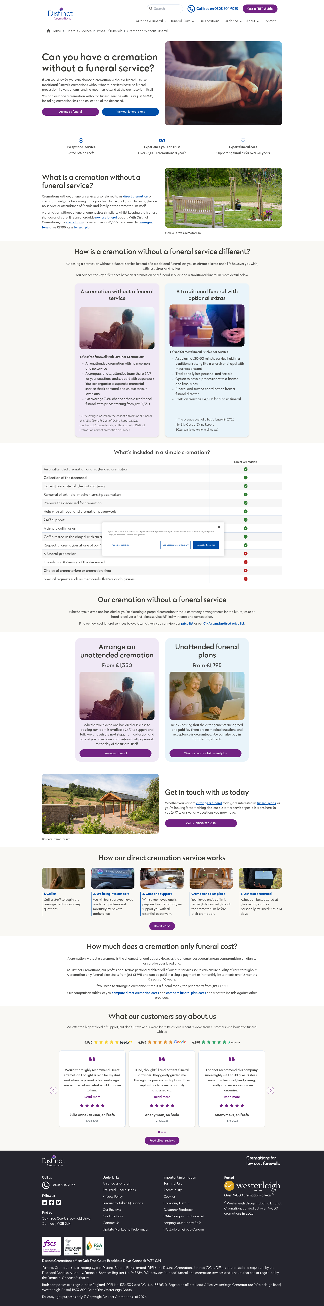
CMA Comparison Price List (184, 1216)
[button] (151, 8)
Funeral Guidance (79, 31)
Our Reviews (112, 1210)
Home (56, 31)
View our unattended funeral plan (205, 753)
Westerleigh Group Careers (184, 1229)
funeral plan (83, 227)
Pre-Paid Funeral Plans (119, 1190)
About (250, 21)
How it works (162, 926)
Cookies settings (120, 545)
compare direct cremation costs (135, 993)
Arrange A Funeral (149, 21)
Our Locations (209, 21)
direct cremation (135, 196)
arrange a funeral (209, 803)
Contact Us (111, 1223)
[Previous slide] (53, 1090)
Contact (269, 21)
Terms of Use (173, 1183)
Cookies (170, 1196)
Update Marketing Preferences (126, 1229)
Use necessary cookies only (176, 545)
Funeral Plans (180, 21)
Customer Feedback (178, 1210)
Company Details (177, 1203)
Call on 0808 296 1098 (201, 823)
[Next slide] (270, 1090)
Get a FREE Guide (260, 9)
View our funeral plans (130, 111)
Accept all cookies (206, 545)
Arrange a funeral (70, 111)
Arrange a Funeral (116, 1183)
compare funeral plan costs (186, 993)
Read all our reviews (162, 1140)
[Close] (219, 527)
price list (187, 623)
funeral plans (266, 803)
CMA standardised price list (223, 623)
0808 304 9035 (63, 1185)
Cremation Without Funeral (147, 31)
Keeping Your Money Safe (182, 1223)
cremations (74, 222)
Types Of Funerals (109, 31)
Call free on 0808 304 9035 (217, 9)
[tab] (159, 1132)
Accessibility (173, 1190)
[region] (163, 539)
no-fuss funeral (106, 217)
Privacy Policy (113, 1196)
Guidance (231, 21)
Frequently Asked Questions (123, 1203)
